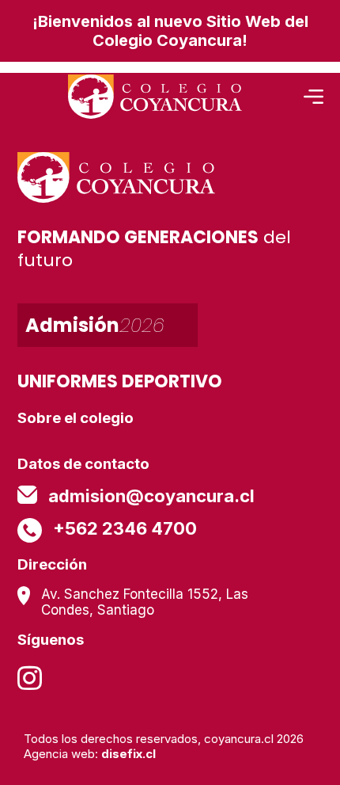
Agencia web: (90, 753)
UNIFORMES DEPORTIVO (119, 381)
